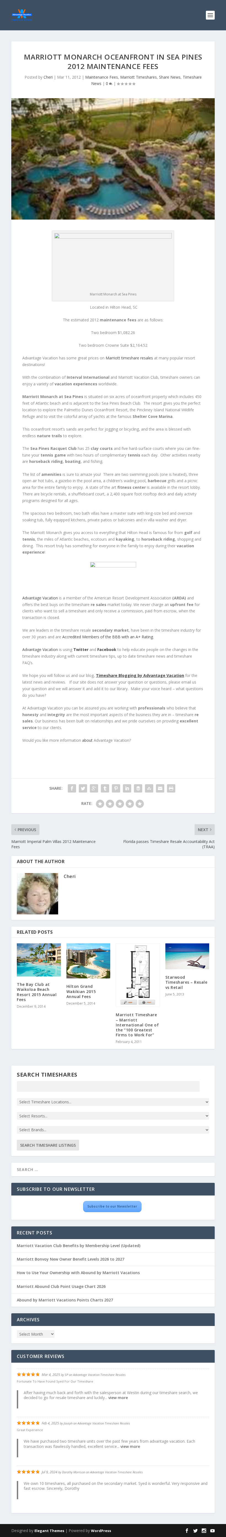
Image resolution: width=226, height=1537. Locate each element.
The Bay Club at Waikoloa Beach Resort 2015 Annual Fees (37, 992)
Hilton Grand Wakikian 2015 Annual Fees (81, 991)
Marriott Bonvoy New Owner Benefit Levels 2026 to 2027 (70, 1259)
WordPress (101, 1530)
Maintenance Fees (101, 77)
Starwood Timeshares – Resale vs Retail (186, 982)
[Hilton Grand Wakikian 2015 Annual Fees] (88, 960)
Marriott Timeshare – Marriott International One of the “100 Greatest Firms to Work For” (137, 1024)
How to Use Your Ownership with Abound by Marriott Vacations (78, 1272)
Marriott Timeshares (138, 77)
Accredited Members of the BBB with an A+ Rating (107, 636)
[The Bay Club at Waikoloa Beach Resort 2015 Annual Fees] (39, 959)
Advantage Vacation (40, 598)
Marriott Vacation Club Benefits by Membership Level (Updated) (78, 1245)
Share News (170, 77)
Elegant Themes (49, 1530)
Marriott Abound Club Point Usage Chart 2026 (61, 1286)
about (87, 740)
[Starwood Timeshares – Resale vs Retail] (187, 956)
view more (118, 1397)
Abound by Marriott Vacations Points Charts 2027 (65, 1300)
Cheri (48, 77)
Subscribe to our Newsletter (112, 1206)
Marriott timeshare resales (129, 358)
